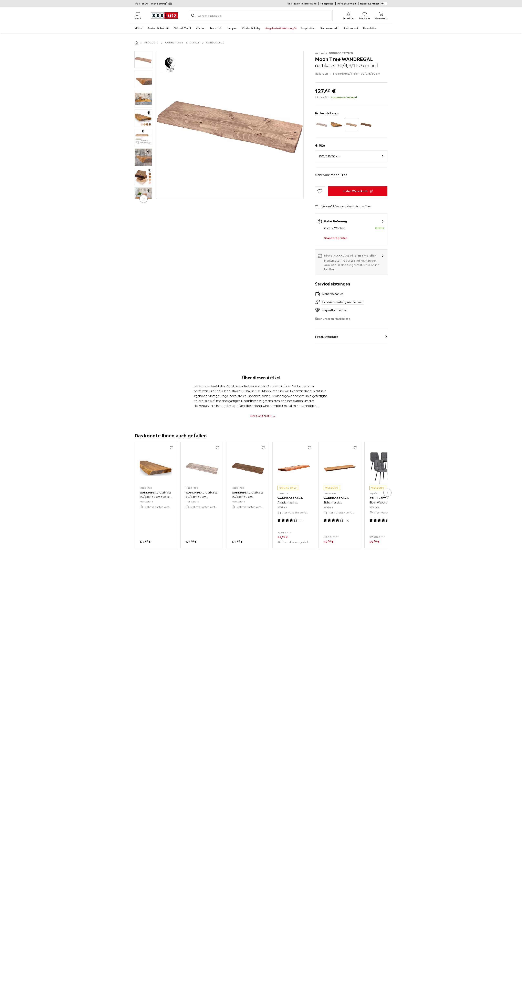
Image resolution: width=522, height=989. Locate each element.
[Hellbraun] (351, 124)
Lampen (232, 28)
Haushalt (216, 28)
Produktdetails (326, 337)
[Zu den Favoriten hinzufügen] (320, 191)
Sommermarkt (329, 28)
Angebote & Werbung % (280, 28)
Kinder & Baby (251, 28)
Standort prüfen (335, 238)
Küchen (200, 28)
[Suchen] (193, 15)
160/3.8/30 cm (330, 156)
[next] (143, 199)
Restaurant (351, 28)
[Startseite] (136, 42)
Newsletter (370, 28)
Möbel (139, 28)
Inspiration (308, 28)
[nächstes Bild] (387, 493)
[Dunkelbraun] (336, 124)
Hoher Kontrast (369, 3)
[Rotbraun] (366, 124)
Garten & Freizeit (158, 28)
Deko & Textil (182, 28)
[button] (143, 59)
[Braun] (321, 124)
